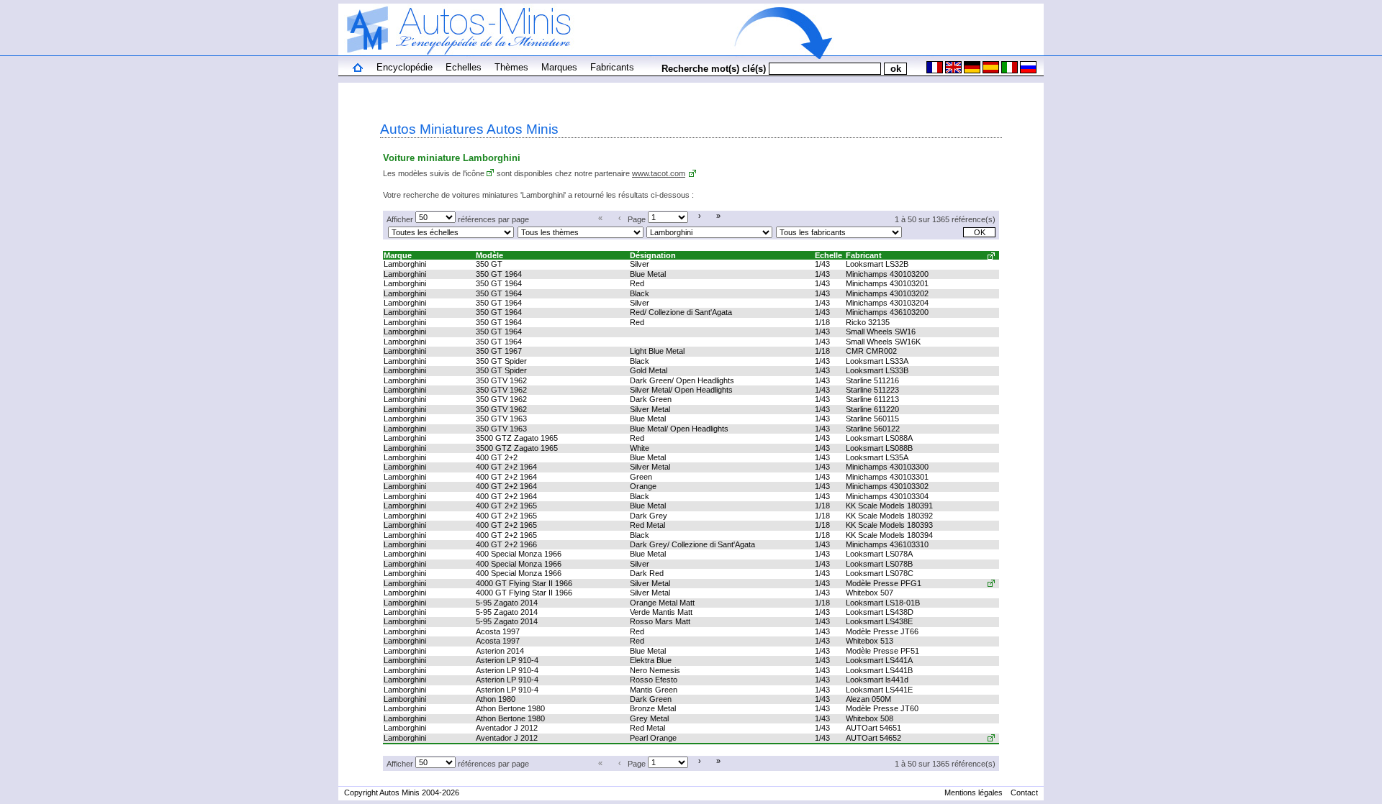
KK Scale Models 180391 (889, 505)
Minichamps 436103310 (887, 544)
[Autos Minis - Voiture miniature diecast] (358, 68)
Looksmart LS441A (879, 660)
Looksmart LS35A (877, 457)
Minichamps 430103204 (887, 302)
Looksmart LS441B (879, 670)
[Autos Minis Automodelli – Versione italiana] (1008, 70)
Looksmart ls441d (877, 679)
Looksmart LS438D (879, 612)
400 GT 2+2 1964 (506, 466)
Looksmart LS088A (879, 438)
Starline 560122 (873, 428)
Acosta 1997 (498, 631)
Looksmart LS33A (877, 361)
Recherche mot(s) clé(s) (713, 68)
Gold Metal (648, 370)
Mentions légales (973, 792)
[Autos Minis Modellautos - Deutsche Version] (971, 70)
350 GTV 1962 (501, 380)
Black (639, 293)
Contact (1024, 792)
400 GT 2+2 (497, 457)
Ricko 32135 (868, 322)
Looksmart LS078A (879, 553)
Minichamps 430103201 (887, 283)
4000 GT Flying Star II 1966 (524, 583)
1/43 (822, 264)
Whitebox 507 (869, 592)
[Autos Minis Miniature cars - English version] (952, 70)
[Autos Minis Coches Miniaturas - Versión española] (989, 70)
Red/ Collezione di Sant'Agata (681, 312)
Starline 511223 (872, 389)
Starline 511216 (872, 380)
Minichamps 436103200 (887, 312)
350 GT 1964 (499, 274)
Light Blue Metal (657, 351)
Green (641, 476)
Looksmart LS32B (877, 264)
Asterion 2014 (500, 651)
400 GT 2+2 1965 (506, 505)
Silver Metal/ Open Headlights (681, 389)
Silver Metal (650, 409)
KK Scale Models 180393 (889, 525)
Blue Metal (648, 274)
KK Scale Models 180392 (889, 515)
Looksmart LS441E (879, 689)
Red (637, 283)
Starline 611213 (872, 399)
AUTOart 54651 (873, 727)
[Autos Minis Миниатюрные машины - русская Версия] (1027, 70)
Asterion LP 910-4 (507, 660)
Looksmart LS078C (879, 573)
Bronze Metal (653, 708)
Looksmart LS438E (879, 621)
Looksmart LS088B (879, 448)
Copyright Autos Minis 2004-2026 (401, 792)
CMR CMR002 (871, 351)
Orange (643, 486)
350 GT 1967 (499, 351)
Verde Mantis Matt (661, 612)
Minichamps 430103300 (887, 466)
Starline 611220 (872, 409)
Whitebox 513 (869, 640)
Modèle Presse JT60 (882, 708)
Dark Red (647, 573)
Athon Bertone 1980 (510, 708)
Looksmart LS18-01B (883, 602)
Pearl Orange (653, 738)
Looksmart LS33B (877, 370)
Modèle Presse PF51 (882, 651)
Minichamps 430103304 (887, 496)
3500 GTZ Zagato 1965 (517, 438)
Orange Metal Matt (662, 602)
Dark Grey (648, 515)
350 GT (489, 264)
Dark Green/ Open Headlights (682, 380)
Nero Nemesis (655, 670)
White (639, 448)
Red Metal (647, 525)
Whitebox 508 (869, 718)
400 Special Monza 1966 (518, 553)
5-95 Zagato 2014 (507, 602)
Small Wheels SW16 (881, 331)
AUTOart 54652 (873, 738)
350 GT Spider (501, 361)
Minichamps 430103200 (887, 274)
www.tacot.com (658, 173)
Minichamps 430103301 (887, 476)
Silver (639, 264)
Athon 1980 (495, 699)
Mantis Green (653, 689)
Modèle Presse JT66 (882, 631)
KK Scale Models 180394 (889, 535)
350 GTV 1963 (501, 418)
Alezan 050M (868, 699)
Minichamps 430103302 (887, 486)
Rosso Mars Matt (660, 621)
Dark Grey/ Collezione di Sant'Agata (692, 544)
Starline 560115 (872, 418)
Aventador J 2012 (507, 727)
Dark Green (651, 399)
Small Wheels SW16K (883, 341)
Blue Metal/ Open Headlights (679, 428)
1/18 (822, 322)
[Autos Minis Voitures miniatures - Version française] (933, 70)
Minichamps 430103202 (887, 293)
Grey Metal (649, 718)
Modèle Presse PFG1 (883, 583)
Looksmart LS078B (879, 563)
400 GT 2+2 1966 (506, 544)
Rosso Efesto (653, 679)
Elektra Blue (651, 660)
